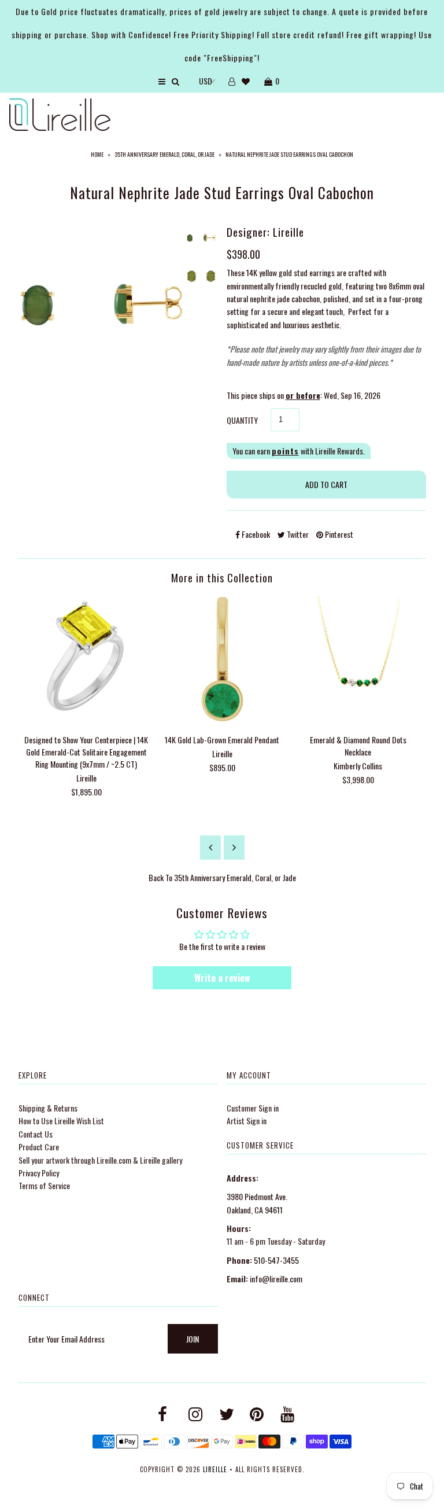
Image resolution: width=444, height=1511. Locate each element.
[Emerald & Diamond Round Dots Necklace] (358, 718)
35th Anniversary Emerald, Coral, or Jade (164, 154)
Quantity (242, 420)
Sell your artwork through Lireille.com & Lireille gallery (100, 1160)
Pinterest (338, 534)
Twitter (297, 534)
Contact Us (35, 1134)
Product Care (38, 1146)
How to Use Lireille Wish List (61, 1120)
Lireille (215, 1469)
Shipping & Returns (47, 1108)
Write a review (222, 978)
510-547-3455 (276, 1260)
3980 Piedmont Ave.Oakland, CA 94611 (257, 1202)
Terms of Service (44, 1185)
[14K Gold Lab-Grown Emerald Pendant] (222, 718)
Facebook (255, 534)
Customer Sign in (253, 1108)
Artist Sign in (247, 1120)
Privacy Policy (38, 1173)
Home (97, 154)
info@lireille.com (276, 1278)
